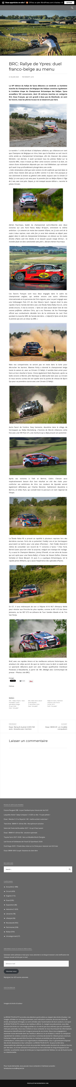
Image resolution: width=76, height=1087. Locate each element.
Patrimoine (10, 927)
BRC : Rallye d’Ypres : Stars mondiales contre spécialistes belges (17, 702)
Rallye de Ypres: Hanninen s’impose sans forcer (55, 701)
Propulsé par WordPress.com (37, 1083)
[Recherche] (70, 7)
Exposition (10, 905)
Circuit (8, 891)
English (8, 896)
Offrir (69, 2)
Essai (8, 900)
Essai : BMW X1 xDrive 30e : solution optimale (20, 833)
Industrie (9, 909)
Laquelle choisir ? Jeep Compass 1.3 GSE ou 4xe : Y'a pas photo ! (27, 815)
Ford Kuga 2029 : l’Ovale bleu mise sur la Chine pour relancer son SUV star (31, 846)
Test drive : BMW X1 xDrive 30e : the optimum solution (24, 824)
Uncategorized (11, 936)
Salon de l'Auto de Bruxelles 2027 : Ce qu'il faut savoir (23, 828)
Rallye (8, 932)
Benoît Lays (29, 77)
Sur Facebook (9, 987)
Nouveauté (10, 923)
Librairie (9, 914)
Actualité (9, 887)
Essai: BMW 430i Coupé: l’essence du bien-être (21, 851)
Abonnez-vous (11, 971)
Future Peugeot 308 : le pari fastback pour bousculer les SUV (26, 810)
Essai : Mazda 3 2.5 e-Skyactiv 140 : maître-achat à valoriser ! (26, 819)
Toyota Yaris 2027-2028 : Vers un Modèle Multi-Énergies (24, 837)
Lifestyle (9, 918)
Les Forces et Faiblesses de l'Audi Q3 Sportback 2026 (23, 841)
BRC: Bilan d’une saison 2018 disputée (35, 701)
